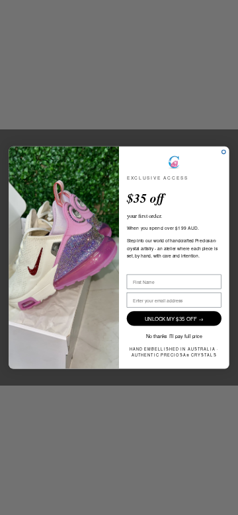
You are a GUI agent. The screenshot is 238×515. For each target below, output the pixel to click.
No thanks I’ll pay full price (174, 336)
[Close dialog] (224, 152)
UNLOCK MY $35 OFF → (174, 318)
